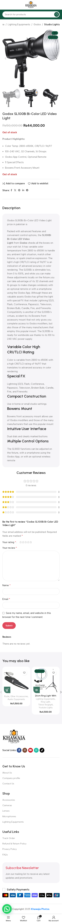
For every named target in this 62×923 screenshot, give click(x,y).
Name (6, 585)
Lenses (6, 810)
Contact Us (8, 783)
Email (6, 599)
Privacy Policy (9, 849)
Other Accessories (19, 696)
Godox (37, 24)
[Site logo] (31, 4)
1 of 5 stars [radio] (20, 542)
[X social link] (15, 190)
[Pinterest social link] (19, 190)
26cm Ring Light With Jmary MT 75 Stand (45, 696)
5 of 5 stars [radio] (30, 542)
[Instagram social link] (24, 750)
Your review (9, 547)
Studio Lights (52, 24)
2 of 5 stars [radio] (23, 542)
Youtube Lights (46, 707)
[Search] (56, 14)
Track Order (8, 838)
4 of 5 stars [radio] (28, 542)
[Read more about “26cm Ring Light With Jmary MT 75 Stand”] (36, 690)
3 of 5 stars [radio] (25, 542)
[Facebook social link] (11, 190)
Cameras (7, 805)
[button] (7, 690)
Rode (6, 696)
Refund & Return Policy (14, 843)
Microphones (9, 816)
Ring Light (45, 702)
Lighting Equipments (19, 24)
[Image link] (14, 736)
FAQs (5, 854)
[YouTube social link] (30, 750)
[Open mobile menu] (4, 5)
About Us (7, 772)
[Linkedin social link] (23, 190)
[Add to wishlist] (24, 672)
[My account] (58, 5)
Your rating (9, 542)
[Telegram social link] (27, 190)
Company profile (11, 778)
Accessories (8, 800)
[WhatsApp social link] (36, 750)
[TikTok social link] (42, 750)
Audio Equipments (16, 699)
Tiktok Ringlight (45, 704)
